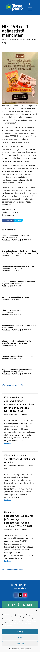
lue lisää (7, 443)
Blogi (4, 42)
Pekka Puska (6, 255)
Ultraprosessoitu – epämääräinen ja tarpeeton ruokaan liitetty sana (16, 342)
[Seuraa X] (20, 595)
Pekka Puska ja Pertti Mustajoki (12, 240)
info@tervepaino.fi (18, 588)
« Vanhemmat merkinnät (12, 385)
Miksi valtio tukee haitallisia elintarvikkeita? (13, 311)
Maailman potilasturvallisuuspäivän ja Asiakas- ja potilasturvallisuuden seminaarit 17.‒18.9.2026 (19, 519)
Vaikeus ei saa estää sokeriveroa (15, 297)
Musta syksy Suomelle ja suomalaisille (17, 356)
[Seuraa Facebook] (16, 595)
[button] (36, 610)
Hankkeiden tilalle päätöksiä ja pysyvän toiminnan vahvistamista (18, 267)
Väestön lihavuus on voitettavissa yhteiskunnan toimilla (15, 237)
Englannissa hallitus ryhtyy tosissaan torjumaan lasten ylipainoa (17, 370)
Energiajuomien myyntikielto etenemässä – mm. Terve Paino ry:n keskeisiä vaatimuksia (20, 252)
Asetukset (20, 644)
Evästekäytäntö (14, 649)
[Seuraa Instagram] (25, 595)
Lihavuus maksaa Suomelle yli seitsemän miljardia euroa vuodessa (18, 283)
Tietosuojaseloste (25, 649)
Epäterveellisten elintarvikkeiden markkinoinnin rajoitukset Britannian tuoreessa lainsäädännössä (19, 404)
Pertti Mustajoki (18, 39)
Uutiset (24, 414)
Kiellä (20, 637)
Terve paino (8, 529)
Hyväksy (20, 631)
